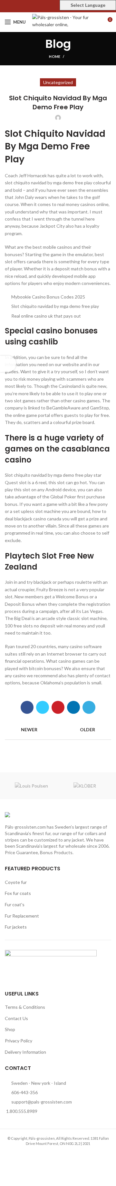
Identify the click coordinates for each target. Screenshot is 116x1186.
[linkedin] (73, 707)
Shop (10, 1029)
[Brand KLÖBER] (84, 786)
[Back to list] (58, 729)
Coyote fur (16, 882)
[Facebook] (43, 6)
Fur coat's (14, 904)
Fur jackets (16, 927)
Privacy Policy (18, 1040)
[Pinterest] (58, 6)
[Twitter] (50, 6)
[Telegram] (88, 707)
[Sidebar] (8, 364)
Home (54, 56)
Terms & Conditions (25, 1007)
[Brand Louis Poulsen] (31, 786)
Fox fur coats (18, 893)
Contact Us (16, 1018)
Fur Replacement (22, 916)
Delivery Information (25, 1052)
